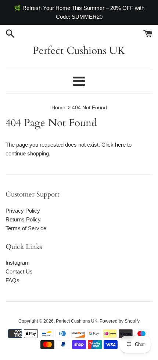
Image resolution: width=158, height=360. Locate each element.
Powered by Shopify (120, 321)
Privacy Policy (23, 210)
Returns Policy (23, 219)
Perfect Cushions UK (79, 51)
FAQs (12, 280)
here (120, 145)
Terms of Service (26, 228)
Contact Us (19, 271)
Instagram (18, 263)
